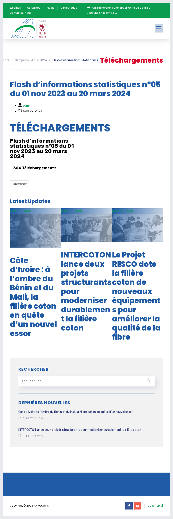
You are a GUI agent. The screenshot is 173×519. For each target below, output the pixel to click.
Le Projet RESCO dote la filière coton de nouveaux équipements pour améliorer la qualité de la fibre (136, 295)
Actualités (33, 7)
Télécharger (19, 184)
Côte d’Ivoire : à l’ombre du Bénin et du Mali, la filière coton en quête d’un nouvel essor (33, 297)
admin (27, 105)
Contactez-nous (20, 12)
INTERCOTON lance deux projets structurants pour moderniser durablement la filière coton (79, 430)
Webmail (15, 7)
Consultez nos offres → (102, 12)
